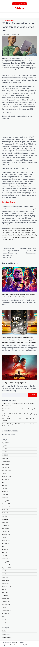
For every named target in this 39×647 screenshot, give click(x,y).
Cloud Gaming (20, 228)
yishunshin (6, 34)
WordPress (28, 645)
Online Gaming (6, 239)
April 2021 (5, 549)
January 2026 (5, 464)
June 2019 (4, 571)
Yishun (19, 8)
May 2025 (4, 488)
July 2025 (4, 482)
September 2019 (6, 568)
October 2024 (5, 510)
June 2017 (4, 619)
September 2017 (6, 610)
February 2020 (6, 558)
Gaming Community (14, 235)
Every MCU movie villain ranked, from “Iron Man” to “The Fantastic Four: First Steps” (19, 296)
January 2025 (5, 501)
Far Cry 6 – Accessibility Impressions (15, 383)
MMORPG (8, 237)
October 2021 (5, 537)
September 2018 (6, 586)
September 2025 (6, 476)
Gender (4, 631)
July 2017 (4, 616)
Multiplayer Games (29, 237)
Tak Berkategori (8, 20)
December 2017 (6, 601)
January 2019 (5, 580)
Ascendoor (13, 645)
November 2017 (6, 604)
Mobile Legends (18, 237)
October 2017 (5, 607)
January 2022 (5, 528)
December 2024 (6, 504)
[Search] (35, 15)
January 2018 (5, 598)
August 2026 (5, 443)
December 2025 (6, 467)
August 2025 (5, 479)
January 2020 (5, 562)
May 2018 (4, 589)
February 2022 (6, 525)
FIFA (14, 230)
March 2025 (5, 494)
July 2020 (4, 552)
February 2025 (6, 497)
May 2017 (4, 623)
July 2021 (4, 546)
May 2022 (4, 516)
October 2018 (5, 583)
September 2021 (6, 540)
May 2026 (4, 452)
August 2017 (5, 613)
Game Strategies (25, 232)
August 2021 (5, 543)
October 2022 (5, 513)
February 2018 (6, 595)
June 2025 (4, 485)
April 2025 (5, 491)
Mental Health (5, 634)
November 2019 (6, 565)
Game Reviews (15, 232)
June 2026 (4, 449)
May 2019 (4, 574)
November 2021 (6, 534)
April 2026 (5, 455)
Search (33, 395)
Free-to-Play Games (23, 230)
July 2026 (4, 446)
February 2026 (6, 461)
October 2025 (5, 473)
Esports (9, 230)
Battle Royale (11, 228)
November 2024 (6, 507)
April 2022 (5, 519)
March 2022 (5, 522)
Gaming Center (8, 202)
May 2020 (4, 555)
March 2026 (5, 458)
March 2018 (5, 592)
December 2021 (6, 531)
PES (13, 239)
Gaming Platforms (26, 235)
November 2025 (6, 470)
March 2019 (5, 577)
